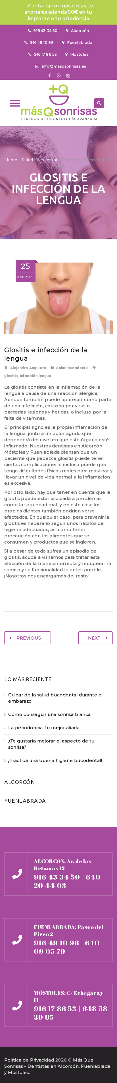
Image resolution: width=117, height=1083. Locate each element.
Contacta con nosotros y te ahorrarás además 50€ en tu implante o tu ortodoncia (58, 12)
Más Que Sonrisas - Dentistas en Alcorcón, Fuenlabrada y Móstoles (57, 1066)
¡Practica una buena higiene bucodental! (55, 760)
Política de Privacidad (29, 1060)
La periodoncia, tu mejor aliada (44, 727)
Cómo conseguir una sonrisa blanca (49, 714)
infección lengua (35, 376)
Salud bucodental (39, 160)
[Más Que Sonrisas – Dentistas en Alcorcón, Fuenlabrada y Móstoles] (58, 103)
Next (94, 638)
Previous (28, 638)
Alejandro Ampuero (28, 368)
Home (11, 160)
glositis (11, 376)
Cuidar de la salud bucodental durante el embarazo (55, 698)
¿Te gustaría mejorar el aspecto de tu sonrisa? (51, 744)
